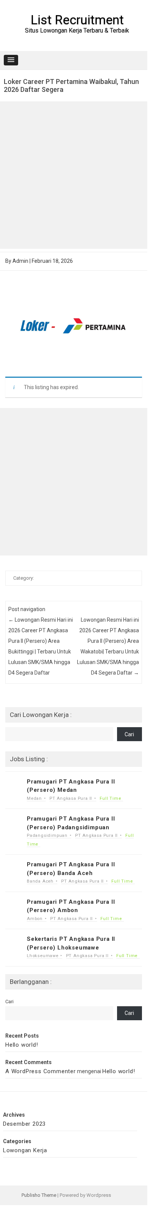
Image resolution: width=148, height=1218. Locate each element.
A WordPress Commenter (40, 1071)
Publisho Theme (39, 1195)
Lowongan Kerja (25, 1150)
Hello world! (21, 1044)
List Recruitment (77, 19)
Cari (129, 734)
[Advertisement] (73, 175)
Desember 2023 (24, 1123)
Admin (20, 261)
